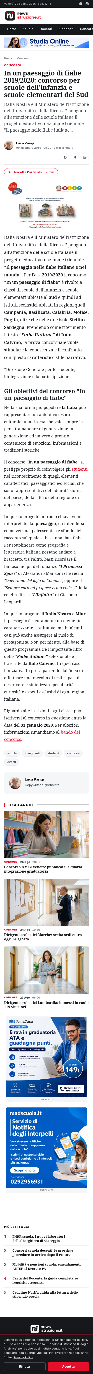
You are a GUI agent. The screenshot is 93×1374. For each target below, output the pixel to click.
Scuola (28, 29)
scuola (12, 753)
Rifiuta (24, 1366)
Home (11, 29)
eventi (11, 762)
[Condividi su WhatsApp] (85, 157)
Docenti (46, 29)
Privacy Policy (23, 1357)
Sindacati (66, 29)
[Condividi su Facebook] (65, 157)
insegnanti (32, 753)
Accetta (68, 1366)
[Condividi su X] (75, 157)
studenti (80, 469)
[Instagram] (87, 4)
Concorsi (23, 58)
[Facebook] (81, 4)
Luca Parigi (25, 143)
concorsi (73, 753)
